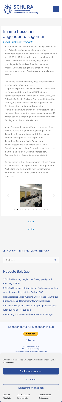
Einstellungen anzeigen (31, 387)
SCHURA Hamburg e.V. (31, 346)
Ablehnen (31, 379)
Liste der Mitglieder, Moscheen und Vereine (31, 351)
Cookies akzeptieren (31, 371)
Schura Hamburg (11, 42)
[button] (8, 196)
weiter (31, 229)
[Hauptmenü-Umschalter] (56, 9)
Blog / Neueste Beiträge (31, 349)
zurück (31, 221)
